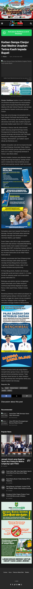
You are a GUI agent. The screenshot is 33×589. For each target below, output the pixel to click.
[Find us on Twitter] (12, 584)
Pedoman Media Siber (18, 572)
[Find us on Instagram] (17, 584)
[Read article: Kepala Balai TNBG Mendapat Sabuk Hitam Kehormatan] (4, 415)
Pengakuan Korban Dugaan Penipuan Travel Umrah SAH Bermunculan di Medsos (17, 495)
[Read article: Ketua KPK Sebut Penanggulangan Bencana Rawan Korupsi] (4, 422)
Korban (4, 390)
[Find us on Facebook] (10, 584)
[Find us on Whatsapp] (21, 584)
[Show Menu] (2, 23)
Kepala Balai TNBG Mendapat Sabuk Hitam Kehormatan (19, 414)
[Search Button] (31, 23)
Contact (5, 572)
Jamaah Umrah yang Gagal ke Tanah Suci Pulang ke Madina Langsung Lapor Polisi (13, 461)
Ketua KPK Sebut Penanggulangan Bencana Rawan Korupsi (18, 422)
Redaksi (5, 56)
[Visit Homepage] (16, 23)
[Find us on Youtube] (19, 584)
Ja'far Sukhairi (23, 388)
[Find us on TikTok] (14, 584)
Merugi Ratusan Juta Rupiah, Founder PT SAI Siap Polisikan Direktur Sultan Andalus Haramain (18, 487)
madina (9, 390)
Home (10, 572)
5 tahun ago (13, 425)
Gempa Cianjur (14, 388)
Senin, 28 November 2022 (16, 56)
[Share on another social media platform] (27, 396)
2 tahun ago (13, 417)
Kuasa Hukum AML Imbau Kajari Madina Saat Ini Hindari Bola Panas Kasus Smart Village (18, 472)
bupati (6, 388)
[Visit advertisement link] (16, 9)
